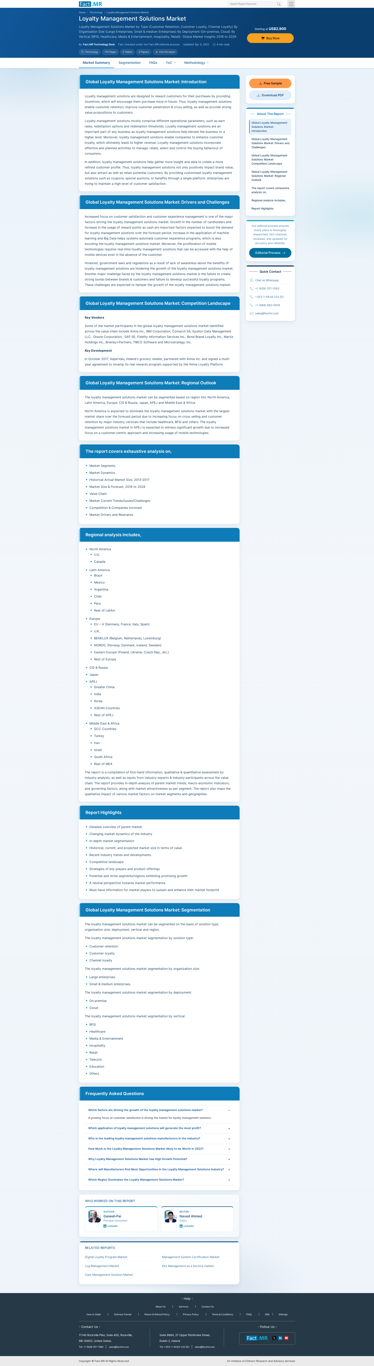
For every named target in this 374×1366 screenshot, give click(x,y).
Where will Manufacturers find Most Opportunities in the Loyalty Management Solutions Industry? (156, 1169)
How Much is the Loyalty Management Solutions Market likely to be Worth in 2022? (146, 1148)
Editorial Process (267, 253)
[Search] (278, 4)
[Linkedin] (280, 1338)
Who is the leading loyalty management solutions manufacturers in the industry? (144, 1138)
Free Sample (273, 83)
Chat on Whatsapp (267, 280)
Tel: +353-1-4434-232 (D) (174, 1346)
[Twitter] (274, 1338)
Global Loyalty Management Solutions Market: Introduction (269, 126)
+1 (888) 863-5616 (267, 305)
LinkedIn (113, 1226)
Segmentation (130, 63)
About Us (161, 1306)
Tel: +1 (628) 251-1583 (91, 1346)
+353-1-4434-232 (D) (269, 296)
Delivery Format (122, 1314)
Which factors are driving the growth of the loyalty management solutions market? (145, 1110)
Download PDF (273, 95)
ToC (169, 63)
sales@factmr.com (267, 313)
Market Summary (96, 63)
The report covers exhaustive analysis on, (270, 190)
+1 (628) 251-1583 (267, 288)
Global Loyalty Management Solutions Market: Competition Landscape (269, 159)
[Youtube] (286, 1338)
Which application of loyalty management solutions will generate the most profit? (144, 1128)
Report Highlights (262, 208)
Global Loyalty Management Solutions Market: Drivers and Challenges (270, 143)
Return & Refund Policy (157, 1314)
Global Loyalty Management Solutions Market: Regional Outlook (269, 175)
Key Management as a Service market (188, 1266)
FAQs (153, 63)
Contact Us (207, 1306)
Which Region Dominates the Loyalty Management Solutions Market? (136, 1179)
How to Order (93, 1314)
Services (183, 1306)
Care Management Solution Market (109, 1275)
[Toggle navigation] (291, 4)
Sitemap (283, 1314)
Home (82, 12)
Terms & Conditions (222, 1314)
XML (267, 1314)
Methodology (194, 63)
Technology (96, 12)
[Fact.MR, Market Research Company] (90, 4)
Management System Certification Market (190, 1257)
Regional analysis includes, (268, 200)
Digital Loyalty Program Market (106, 1257)
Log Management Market (102, 1266)
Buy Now (273, 38)
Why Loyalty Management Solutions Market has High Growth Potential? (137, 1159)
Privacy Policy (191, 1314)
